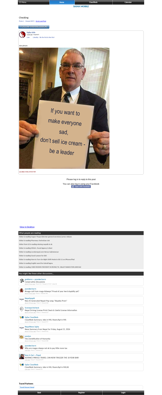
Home (61, 2)
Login (123, 393)
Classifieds (93, 2)
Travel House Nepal (27, 387)
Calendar (128, 2)
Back (39, 393)
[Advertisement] (81, 13)
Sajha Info (31, 33)
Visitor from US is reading (35, 244)
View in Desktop (27, 227)
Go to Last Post (41, 21)
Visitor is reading (45, 237)
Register (81, 393)
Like (28, 37)
